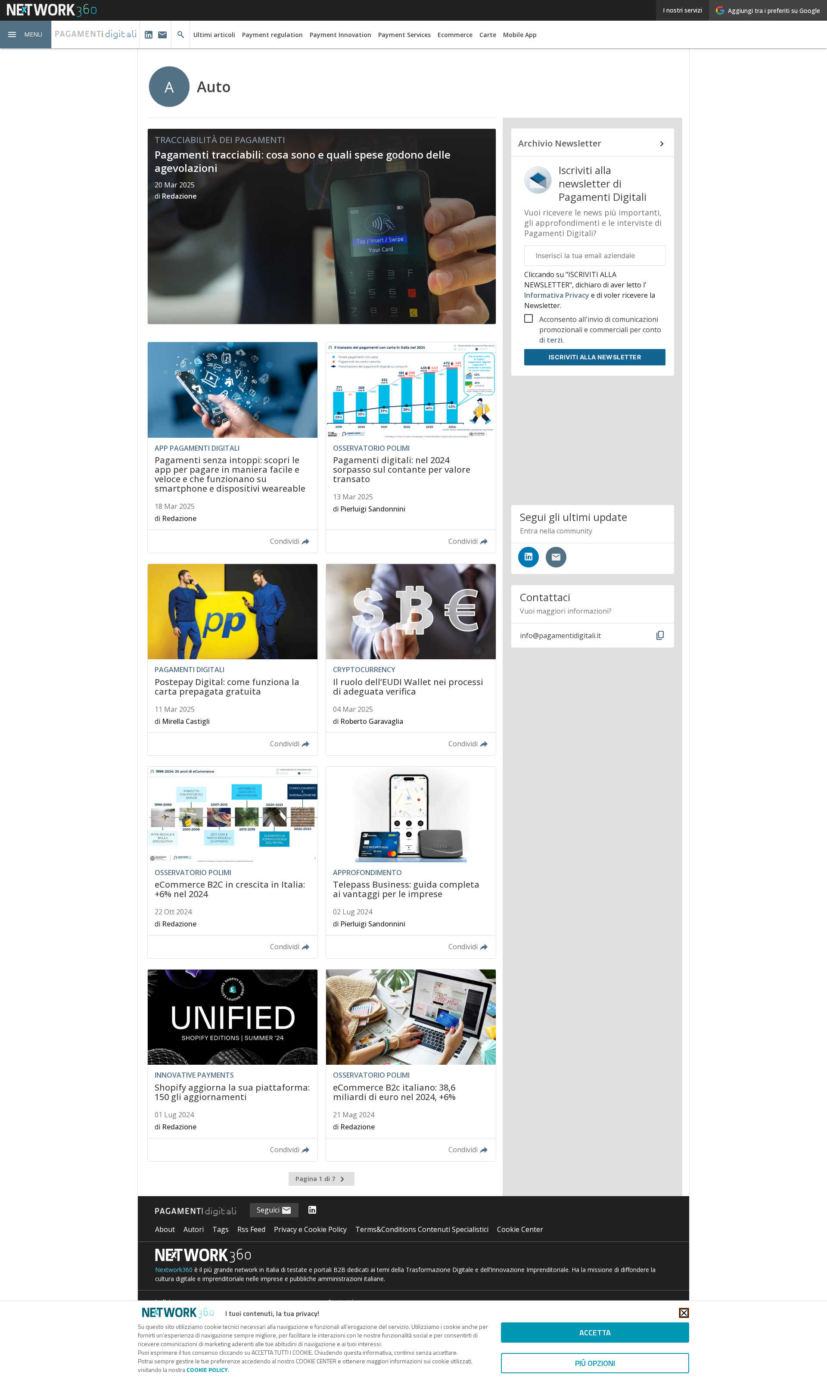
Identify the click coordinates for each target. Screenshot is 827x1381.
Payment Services (404, 35)
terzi (555, 340)
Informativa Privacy (557, 295)
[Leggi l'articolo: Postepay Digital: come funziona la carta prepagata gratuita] (232, 660)
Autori (193, 1229)
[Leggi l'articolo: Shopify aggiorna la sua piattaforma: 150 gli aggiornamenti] (232, 1065)
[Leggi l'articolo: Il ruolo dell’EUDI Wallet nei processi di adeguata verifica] (411, 660)
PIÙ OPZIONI (595, 1363)
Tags (220, 1229)
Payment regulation (272, 35)
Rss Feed (251, 1229)
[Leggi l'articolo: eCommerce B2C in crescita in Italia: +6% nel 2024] (232, 862)
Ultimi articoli (214, 35)
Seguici (269, 1210)
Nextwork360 (174, 1270)
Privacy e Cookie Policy (310, 1229)
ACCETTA (595, 1332)
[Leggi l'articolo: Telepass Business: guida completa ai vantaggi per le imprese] (411, 862)
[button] (26, 34)
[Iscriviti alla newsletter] (556, 557)
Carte (487, 35)
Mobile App (520, 35)
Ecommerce (455, 35)
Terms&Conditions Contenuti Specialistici (421, 1229)
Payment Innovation (340, 35)
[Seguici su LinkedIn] (528, 557)
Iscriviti (595, 357)
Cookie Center (520, 1229)
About (165, 1229)
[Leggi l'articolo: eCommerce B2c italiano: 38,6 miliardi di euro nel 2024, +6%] (411, 1065)
